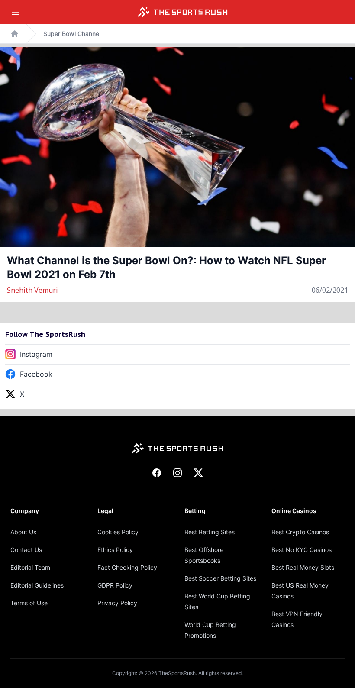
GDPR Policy (114, 585)
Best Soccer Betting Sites (220, 578)
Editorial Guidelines (37, 585)
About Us (23, 532)
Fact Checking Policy (127, 567)
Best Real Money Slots (302, 567)
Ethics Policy (115, 549)
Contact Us (26, 549)
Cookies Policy (118, 532)
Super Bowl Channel (71, 33)
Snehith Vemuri (32, 290)
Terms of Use (29, 603)
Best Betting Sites (209, 532)
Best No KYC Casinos (301, 549)
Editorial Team (30, 567)
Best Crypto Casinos (300, 532)
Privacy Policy (117, 603)
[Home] (183, 12)
